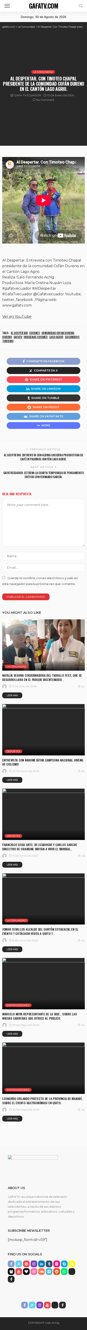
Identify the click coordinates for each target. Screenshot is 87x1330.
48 (83, 1109)
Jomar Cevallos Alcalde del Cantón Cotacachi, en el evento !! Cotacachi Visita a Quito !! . (40, 931)
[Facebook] (11, 1279)
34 (83, 686)
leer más (12, 695)
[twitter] (18, 1264)
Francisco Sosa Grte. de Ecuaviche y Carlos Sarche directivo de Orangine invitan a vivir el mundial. (39, 846)
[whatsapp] (64, 1271)
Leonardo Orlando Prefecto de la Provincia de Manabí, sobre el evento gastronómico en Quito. (42, 1100)
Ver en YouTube (16, 316)
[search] (81, 6)
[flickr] (56, 1264)
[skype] (64, 1264)
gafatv (18, 337)
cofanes (34, 333)
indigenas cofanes (36, 337)
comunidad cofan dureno (57, 333)
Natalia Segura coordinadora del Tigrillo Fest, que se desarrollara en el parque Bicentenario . (42, 677)
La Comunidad (43, 72)
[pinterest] (26, 1264)
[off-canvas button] (7, 6)
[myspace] (11, 1271)
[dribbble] (34, 1271)
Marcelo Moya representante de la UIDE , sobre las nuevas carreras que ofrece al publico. (39, 1016)
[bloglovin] (26, 1271)
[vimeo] (49, 1271)
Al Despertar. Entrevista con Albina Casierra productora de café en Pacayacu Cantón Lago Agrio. (43, 457)
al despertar (19, 333)
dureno (7, 337)
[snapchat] (71, 1264)
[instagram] (34, 1264)
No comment (45, 99)
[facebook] (11, 1264)
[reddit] (56, 1271)
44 (83, 940)
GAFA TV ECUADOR (27, 95)
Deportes (13, 751)
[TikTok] (71, 1271)
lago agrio (56, 337)
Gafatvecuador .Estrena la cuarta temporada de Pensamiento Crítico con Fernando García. (43, 474)
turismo (7, 341)
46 (83, 856)
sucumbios (72, 337)
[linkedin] (41, 1264)
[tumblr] (49, 1264)
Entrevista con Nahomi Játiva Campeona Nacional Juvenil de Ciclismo (43, 762)
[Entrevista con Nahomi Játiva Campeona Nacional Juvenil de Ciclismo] (43, 729)
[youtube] (18, 1271)
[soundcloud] (41, 1271)
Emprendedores (18, 1005)
